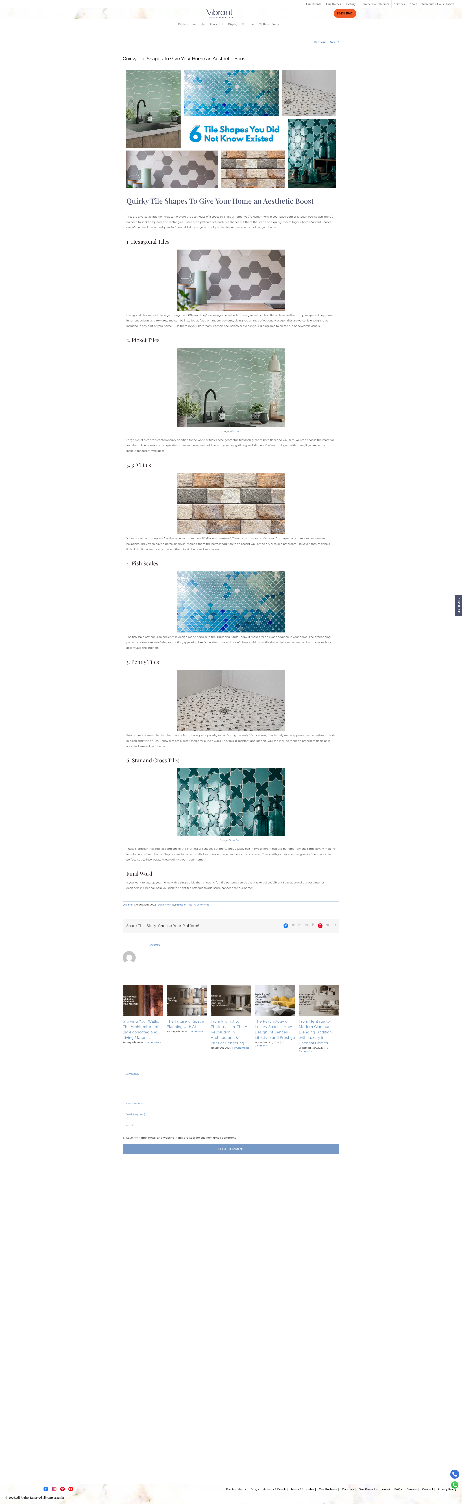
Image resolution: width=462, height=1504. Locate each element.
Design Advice (166, 904)
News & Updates (301, 1489)
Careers (411, 1489)
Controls (347, 1489)
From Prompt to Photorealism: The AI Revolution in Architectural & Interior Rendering (230, 1032)
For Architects (235, 1489)
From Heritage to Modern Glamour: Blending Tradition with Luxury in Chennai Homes (315, 1032)
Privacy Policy (446, 1489)
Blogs (253, 1489)
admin (129, 904)
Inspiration (180, 904)
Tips (190, 904)
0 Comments (201, 904)
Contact (426, 1489)
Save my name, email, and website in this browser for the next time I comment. (181, 1137)
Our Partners (327, 1489)
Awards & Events (274, 1489)
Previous (320, 42)
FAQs (397, 1489)
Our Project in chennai (373, 1489)
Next (333, 42)
